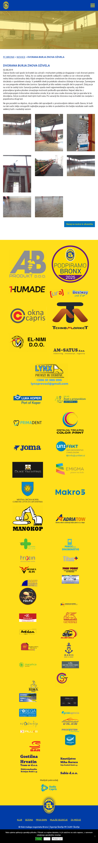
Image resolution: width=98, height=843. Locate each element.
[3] (81, 132)
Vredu (38, 839)
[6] (81, 165)
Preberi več (57, 839)
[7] (17, 206)
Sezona (29, 820)
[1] (17, 124)
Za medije (76, 820)
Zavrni (47, 839)
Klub (19, 820)
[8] (49, 206)
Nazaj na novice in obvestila (79, 224)
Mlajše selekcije (59, 820)
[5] (49, 165)
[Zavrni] (95, 836)
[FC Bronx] (6, 5)
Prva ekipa (41, 820)
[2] (49, 132)
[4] (17, 173)
